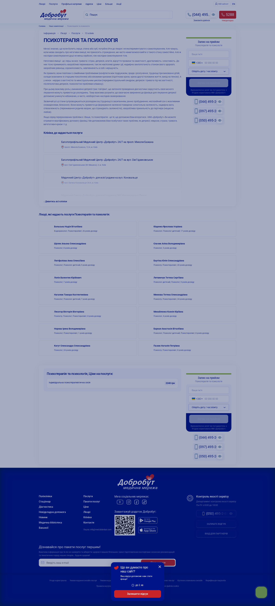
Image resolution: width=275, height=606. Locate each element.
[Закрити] (160, 567)
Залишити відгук (137, 593)
